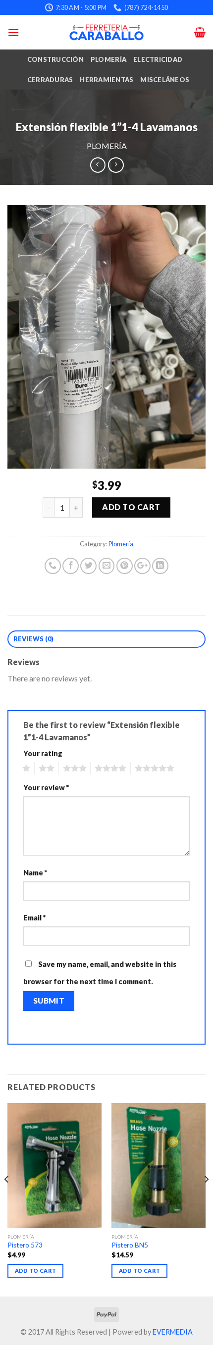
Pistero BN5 (129, 1245)
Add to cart (131, 507)
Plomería (108, 59)
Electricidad (157, 59)
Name (35, 872)
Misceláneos (164, 80)
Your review (46, 787)
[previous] (7, 1199)
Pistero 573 (25, 1245)
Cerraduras (50, 80)
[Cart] (200, 32)
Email (34, 917)
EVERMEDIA (173, 1332)
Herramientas (106, 80)
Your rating (42, 753)
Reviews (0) (33, 639)
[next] (206, 1199)
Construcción (55, 59)
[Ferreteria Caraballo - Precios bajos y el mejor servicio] (106, 32)
